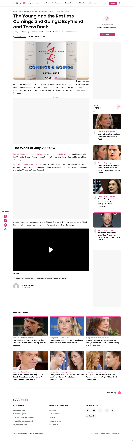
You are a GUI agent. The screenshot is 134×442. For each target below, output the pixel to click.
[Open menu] (14, 3)
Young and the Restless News (59, 338)
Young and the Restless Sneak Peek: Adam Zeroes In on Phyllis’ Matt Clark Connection (101, 376)
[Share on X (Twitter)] (5, 220)
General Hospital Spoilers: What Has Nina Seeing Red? (109, 136)
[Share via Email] (5, 225)
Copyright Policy (116, 433)
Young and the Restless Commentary (98, 338)
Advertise (52, 417)
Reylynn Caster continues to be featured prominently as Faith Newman (42, 154)
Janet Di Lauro (20, 37)
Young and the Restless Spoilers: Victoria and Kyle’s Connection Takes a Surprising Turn (67, 376)
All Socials (90, 416)
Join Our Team (54, 414)
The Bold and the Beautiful (83, 3)
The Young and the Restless (63, 3)
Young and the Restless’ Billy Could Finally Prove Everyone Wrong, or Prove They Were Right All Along (29, 376)
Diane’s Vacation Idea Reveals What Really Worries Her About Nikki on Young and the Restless (102, 342)
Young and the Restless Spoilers (60, 372)
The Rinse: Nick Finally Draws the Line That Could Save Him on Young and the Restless (29, 342)
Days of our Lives (33, 3)
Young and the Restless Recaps (23, 338)
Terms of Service (105, 433)
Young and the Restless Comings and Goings (51, 278)
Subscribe (113, 3)
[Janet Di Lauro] (17, 286)
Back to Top (111, 393)
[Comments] (5, 229)
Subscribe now (107, 34)
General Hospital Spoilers (106, 132)
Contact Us (53, 425)
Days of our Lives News (105, 230)
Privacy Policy (94, 433)
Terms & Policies (55, 421)
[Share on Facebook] (5, 216)
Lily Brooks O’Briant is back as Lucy (27, 164)
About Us (52, 410)
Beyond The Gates (100, 3)
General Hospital (47, 3)
